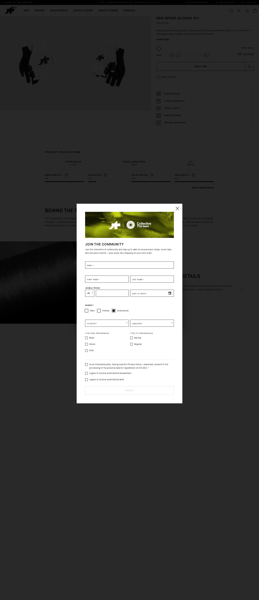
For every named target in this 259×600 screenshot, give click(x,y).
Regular (138, 344)
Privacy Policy (134, 364)
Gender (89, 305)
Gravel (92, 344)
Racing (137, 337)
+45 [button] (88, 293)
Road (91, 337)
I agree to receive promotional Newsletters (110, 373)
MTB (91, 350)
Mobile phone (93, 288)
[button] (107, 323)
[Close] (177, 208)
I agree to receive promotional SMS (106, 379)
